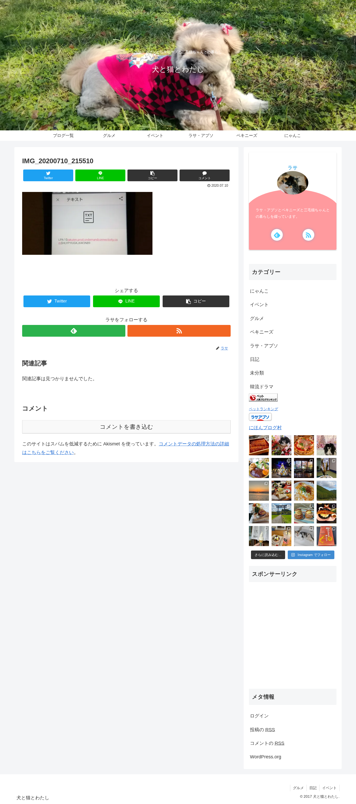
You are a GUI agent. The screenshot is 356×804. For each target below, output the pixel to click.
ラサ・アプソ (264, 345)
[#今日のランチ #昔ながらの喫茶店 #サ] (282, 491)
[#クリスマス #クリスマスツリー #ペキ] (327, 445)
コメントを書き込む (126, 427)
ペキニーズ (261, 332)
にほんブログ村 (265, 427)
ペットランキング (263, 409)
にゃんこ (259, 291)
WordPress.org (265, 756)
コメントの (267, 743)
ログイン (259, 715)
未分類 (257, 373)
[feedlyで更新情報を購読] (73, 331)
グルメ (257, 318)
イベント (259, 304)
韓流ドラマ (261, 386)
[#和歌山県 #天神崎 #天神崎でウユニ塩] (259, 491)
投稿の (262, 729)
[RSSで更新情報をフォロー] (179, 331)
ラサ (293, 167)
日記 (254, 359)
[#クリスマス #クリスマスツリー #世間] (282, 468)
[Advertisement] (292, 639)
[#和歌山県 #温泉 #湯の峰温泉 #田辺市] (327, 468)
